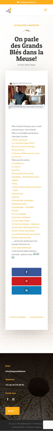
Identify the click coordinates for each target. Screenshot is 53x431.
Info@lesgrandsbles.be (15, 371)
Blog (11, 411)
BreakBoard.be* (25, 423)
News (33, 65)
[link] (19, 140)
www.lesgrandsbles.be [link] (21, 247)
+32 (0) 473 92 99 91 (14, 385)
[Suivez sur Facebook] (7, 399)
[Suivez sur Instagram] (13, 399)
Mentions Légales (33, 427)
